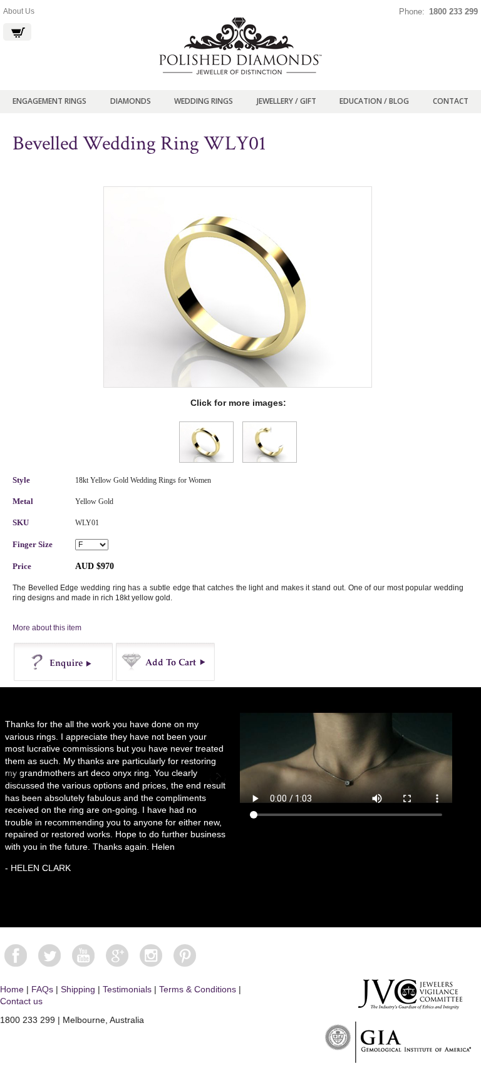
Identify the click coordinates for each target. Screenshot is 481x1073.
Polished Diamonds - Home (240, 46)
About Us (18, 11)
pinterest (184, 955)
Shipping (78, 989)
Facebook (15, 955)
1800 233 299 (453, 11)
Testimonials (127, 989)
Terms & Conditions (197, 989)
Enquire (63, 662)
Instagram (150, 955)
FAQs (42, 989)
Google (117, 955)
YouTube (83, 955)
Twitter (49, 955)
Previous (14, 777)
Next (216, 777)
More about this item (47, 627)
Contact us (21, 1001)
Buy (165, 662)
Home (12, 989)
